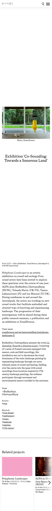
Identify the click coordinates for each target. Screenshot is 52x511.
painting (7, 425)
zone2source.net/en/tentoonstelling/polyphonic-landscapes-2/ (25, 334)
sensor (6, 418)
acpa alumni (8, 412)
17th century (8, 428)
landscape (7, 422)
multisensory (9, 415)
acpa (5, 403)
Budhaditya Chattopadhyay (10, 393)
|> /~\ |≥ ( (7, 3)
